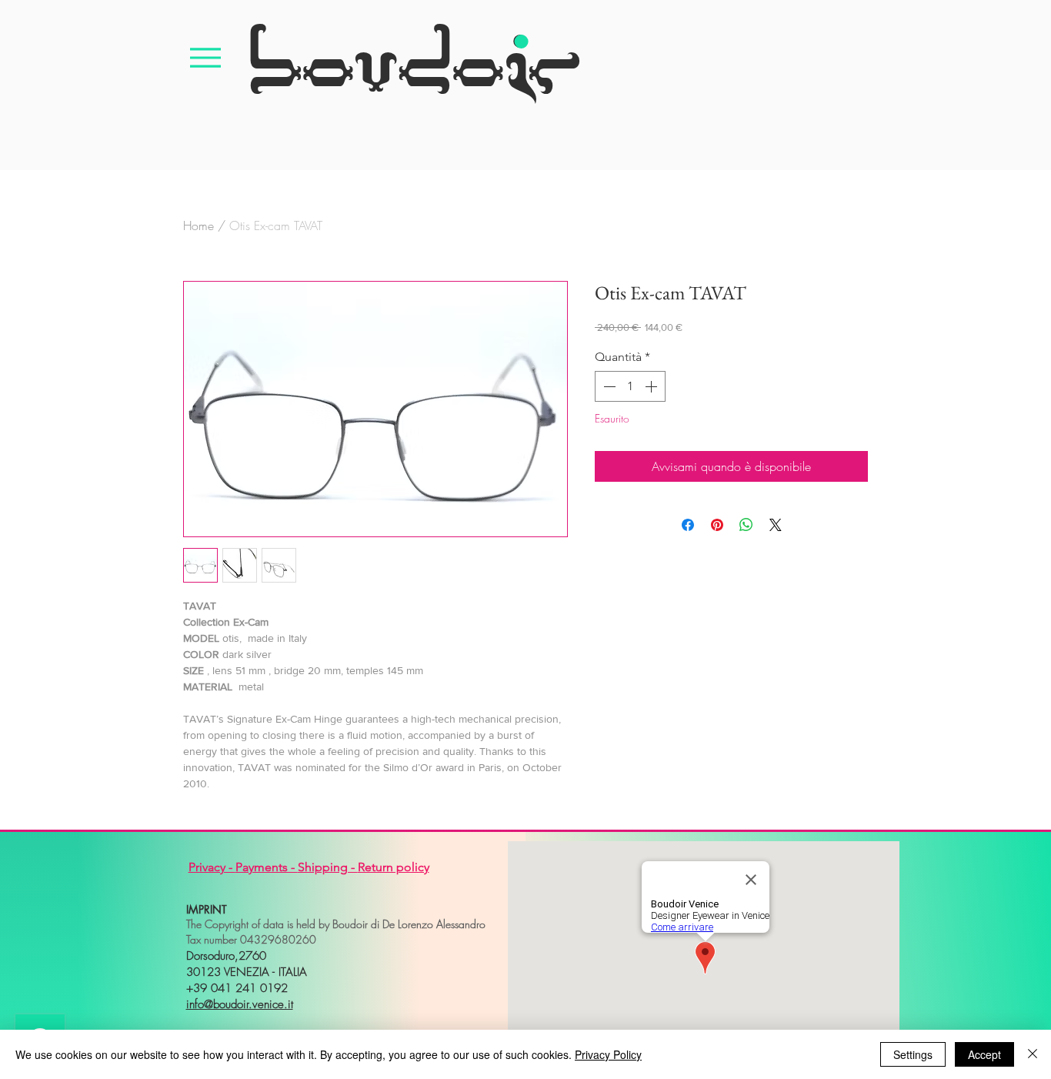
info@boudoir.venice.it (239, 1004)
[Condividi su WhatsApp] (746, 525)
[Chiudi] (1032, 1054)
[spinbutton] (630, 386)
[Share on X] (775, 525)
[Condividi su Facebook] (688, 525)
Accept (984, 1054)
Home (198, 225)
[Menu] (205, 57)
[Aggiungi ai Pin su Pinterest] (717, 525)
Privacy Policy (608, 1054)
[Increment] (652, 386)
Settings (913, 1054)
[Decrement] (608, 386)
